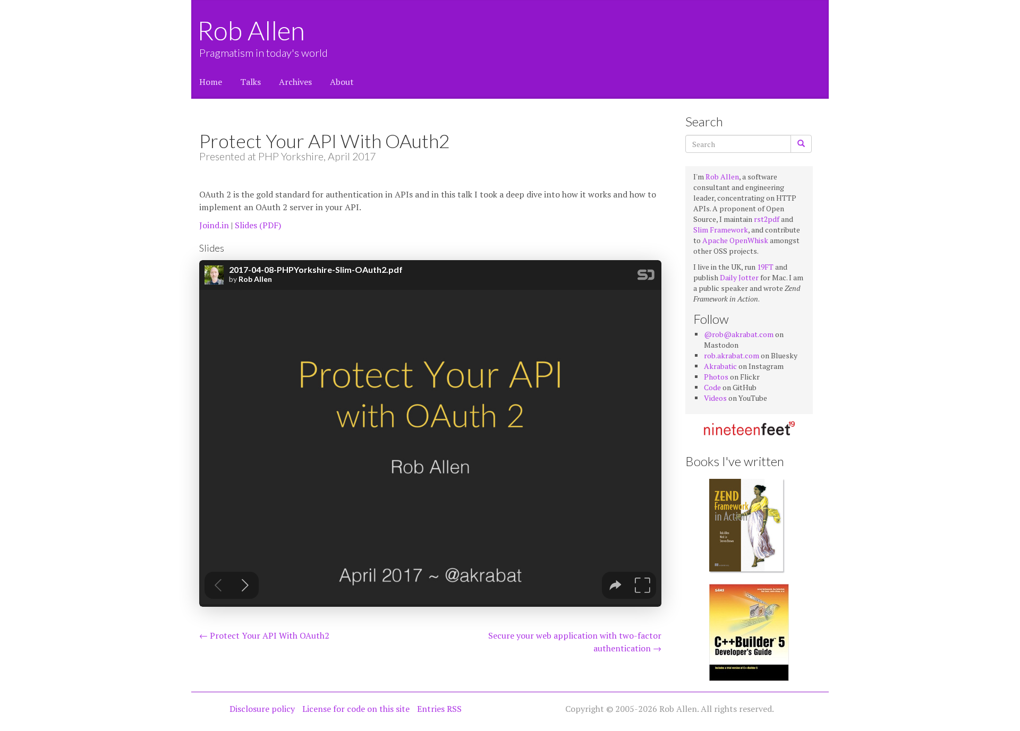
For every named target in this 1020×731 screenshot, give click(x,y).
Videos (715, 398)
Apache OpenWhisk (735, 240)
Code (712, 387)
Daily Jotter (739, 277)
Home (210, 82)
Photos (716, 377)
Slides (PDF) (258, 225)
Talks (250, 82)
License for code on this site (356, 709)
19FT (765, 267)
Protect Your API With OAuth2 (264, 635)
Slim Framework (720, 230)
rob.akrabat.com (731, 355)
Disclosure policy (262, 709)
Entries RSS (439, 709)
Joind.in (214, 225)
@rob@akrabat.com (739, 334)
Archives (295, 82)
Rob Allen (252, 30)
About (342, 82)
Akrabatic (720, 366)
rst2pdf (766, 219)
